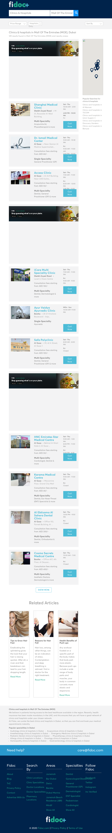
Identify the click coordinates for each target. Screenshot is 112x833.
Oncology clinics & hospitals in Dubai (60, 738)
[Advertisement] (44, 77)
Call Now (70, 124)
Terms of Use (75, 828)
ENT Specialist (73, 796)
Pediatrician (72, 801)
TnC (9, 783)
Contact (11, 793)
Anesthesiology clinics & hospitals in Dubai (29, 734)
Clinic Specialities (35, 782)
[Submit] (75, 13)
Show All (50, 810)
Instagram (91, 787)
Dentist (69, 774)
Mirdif (49, 805)
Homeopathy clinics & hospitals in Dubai (28, 741)
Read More (15, 677)
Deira (49, 783)
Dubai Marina (53, 793)
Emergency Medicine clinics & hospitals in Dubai (73, 734)
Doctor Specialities (36, 792)
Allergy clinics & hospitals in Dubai (25, 738)
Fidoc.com (43, 828)
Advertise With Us (16, 797)
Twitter (89, 782)
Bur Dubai (51, 779)
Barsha (49, 788)
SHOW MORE (43, 590)
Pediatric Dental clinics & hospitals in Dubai (30, 736)
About (10, 774)
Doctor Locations (35, 787)
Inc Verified (91, 792)
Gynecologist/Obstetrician (79, 779)
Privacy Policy (14, 788)
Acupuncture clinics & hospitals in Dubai (65, 731)
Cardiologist (72, 805)
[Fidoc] (19, 4)
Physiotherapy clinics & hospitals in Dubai (71, 736)
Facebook (90, 778)
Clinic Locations (34, 778)
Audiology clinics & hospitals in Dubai (27, 731)
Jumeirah (51, 774)
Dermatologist (73, 791)
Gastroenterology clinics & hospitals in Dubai (70, 741)
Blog (9, 779)
